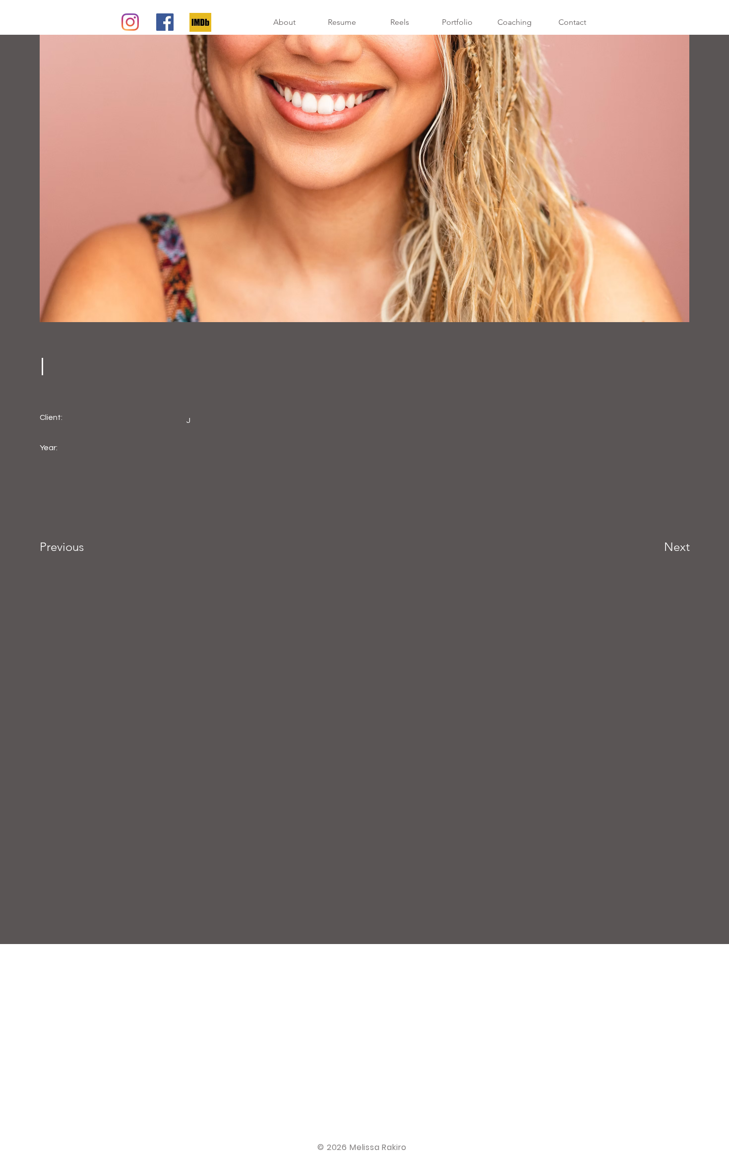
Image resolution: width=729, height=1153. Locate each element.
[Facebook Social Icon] (165, 22)
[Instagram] (130, 22)
